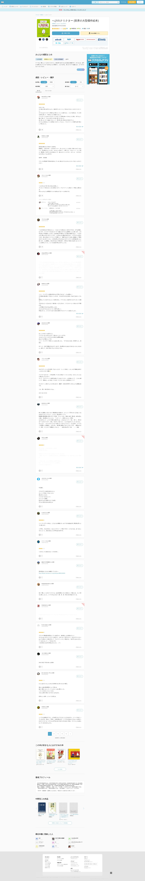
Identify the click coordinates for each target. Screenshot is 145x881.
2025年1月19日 (45, 137)
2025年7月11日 (45, 254)
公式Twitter (86, 866)
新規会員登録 (132, 2)
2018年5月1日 (45, 439)
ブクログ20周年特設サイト (76, 871)
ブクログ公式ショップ (75, 865)
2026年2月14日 (45, 220)
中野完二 (54, 23)
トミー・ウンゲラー (61, 23)
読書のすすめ (47, 867)
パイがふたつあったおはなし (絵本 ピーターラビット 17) (40, 762)
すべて (38, 90)
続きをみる (65, 206)
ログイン (140, 2)
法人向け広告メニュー (88, 861)
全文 (81, 82)
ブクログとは (123, 2)
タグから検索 (59, 860)
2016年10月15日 (45, 514)
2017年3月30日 (45, 606)
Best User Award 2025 (75, 870)
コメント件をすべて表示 (45, 199)
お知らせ (86, 858)
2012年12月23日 (45, 654)
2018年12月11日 (45, 585)
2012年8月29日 (45, 674)
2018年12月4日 (45, 324)
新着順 (51, 82)
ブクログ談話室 (48, 863)
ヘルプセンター (87, 860)
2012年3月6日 (45, 708)
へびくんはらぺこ (61, 760)
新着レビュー (47, 861)
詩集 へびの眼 (41, 814)
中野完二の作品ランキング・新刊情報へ (60, 823)
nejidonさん (43, 202)
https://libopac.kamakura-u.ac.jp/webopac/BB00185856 (52, 573)
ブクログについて (74, 858)
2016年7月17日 (45, 542)
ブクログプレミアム (74, 864)
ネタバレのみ (48, 90)
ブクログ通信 (47, 866)
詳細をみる (78, 130)
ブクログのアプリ (74, 862)
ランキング (47, 858)
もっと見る (80, 69)
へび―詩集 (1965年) (74, 814)
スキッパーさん (44, 208)
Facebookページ (87, 867)
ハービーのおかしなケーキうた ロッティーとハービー (72, 762)
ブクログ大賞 (47, 864)
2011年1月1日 (45, 404)
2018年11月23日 (45, 360)
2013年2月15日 (45, 285)
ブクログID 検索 (60, 865)
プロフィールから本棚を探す (62, 864)
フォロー (80, 100)
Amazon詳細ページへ (95, 33)
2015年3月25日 (45, 626)
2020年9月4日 (45, 176)
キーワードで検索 (60, 858)
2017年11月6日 (45, 479)
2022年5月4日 (45, 98)
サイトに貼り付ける (43, 47)
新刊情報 (46, 860)
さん (45, 96)
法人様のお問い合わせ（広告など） (90, 863)
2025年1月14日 (45, 563)
